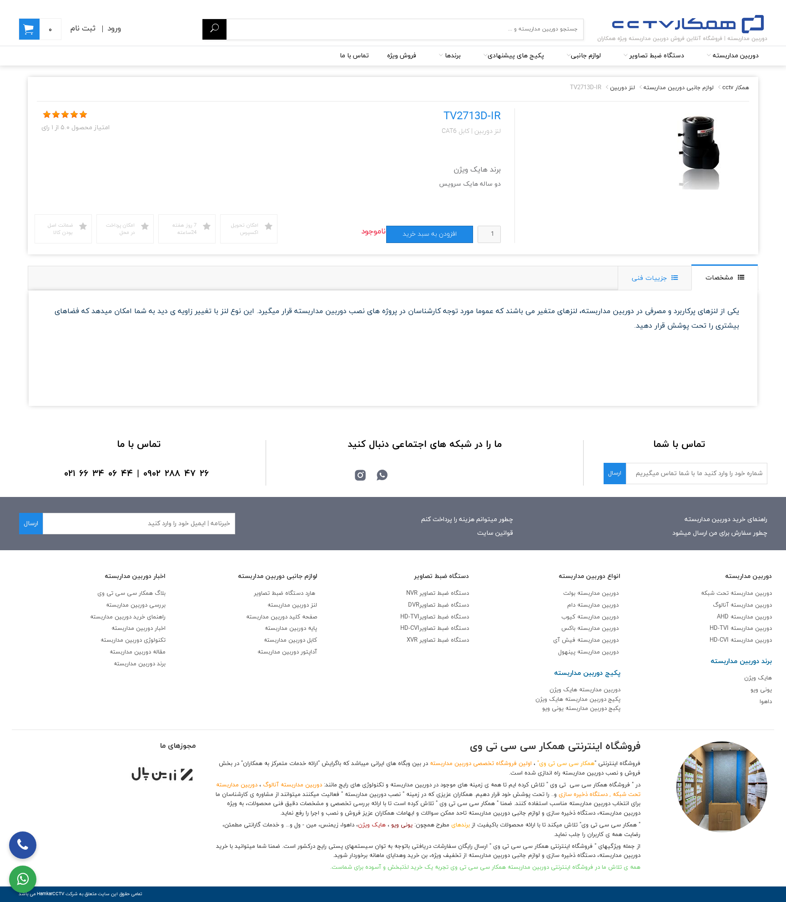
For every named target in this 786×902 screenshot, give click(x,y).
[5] (83, 115)
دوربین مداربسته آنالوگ (742, 605)
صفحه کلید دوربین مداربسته (281, 617)
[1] (47, 115)
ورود (114, 28)
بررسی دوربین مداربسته (136, 605)
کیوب (569, 617)
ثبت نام (83, 28)
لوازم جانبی (586, 55)
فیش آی (565, 640)
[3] (65, 115)
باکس (568, 628)
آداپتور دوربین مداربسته (287, 652)
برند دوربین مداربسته (140, 664)
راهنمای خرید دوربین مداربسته (726, 519)
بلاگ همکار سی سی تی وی (131, 593)
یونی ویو (761, 690)
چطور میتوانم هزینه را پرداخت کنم (467, 519)
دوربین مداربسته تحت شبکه (736, 593)
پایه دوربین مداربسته (291, 628)
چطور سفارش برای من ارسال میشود (719, 533)
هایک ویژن (758, 678)
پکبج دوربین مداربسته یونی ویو (581, 708)
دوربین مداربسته (735, 55)
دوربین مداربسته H (741, 640)
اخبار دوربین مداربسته (138, 628)
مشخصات (719, 278)
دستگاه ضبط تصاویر (656, 55)
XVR (438, 640)
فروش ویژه (401, 55)
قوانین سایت (495, 533)
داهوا (766, 702)
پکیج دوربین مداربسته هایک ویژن (577, 699)
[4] (74, 115)
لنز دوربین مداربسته (292, 605)
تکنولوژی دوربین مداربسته (133, 640)
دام (571, 605)
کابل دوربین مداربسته (290, 640)
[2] (56, 115)
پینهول (567, 652)
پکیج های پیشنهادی (516, 55)
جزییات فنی (649, 278)
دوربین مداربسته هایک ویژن (584, 690)
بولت (569, 593)
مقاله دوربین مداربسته (138, 652)
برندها (452, 55)
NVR (437, 593)
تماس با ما (354, 55)
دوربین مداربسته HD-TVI (741, 628)
